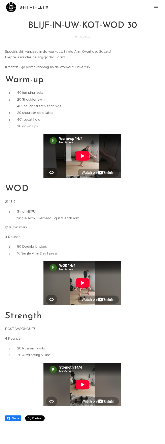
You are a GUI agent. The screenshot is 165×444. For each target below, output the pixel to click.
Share (15, 418)
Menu (156, 7)
